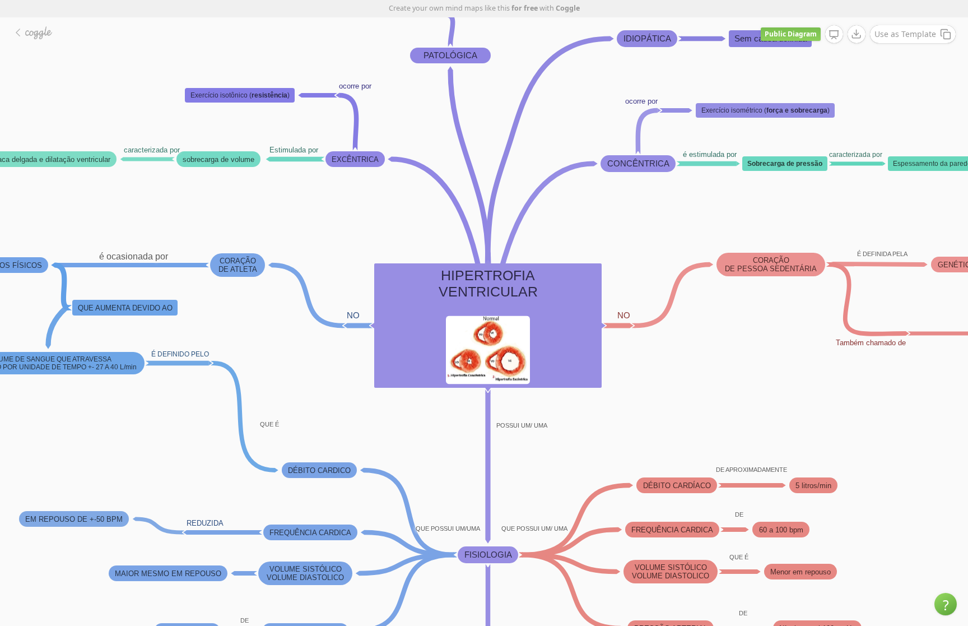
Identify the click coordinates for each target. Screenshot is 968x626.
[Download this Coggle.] (856, 34)
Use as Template (905, 34)
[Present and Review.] (834, 35)
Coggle (568, 8)
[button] (945, 604)
